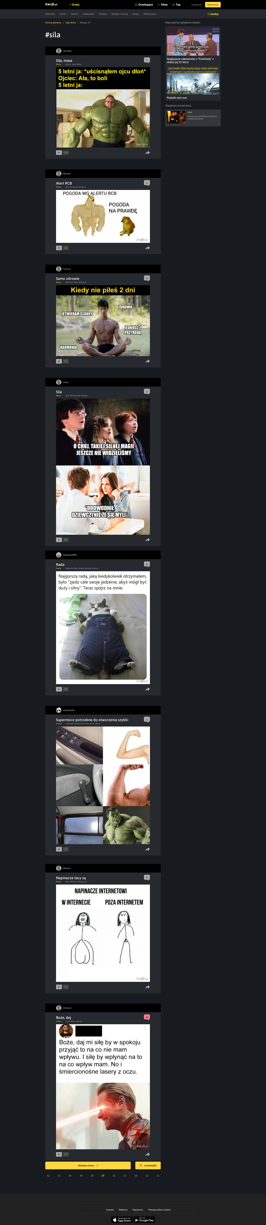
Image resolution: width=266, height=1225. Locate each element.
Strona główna (53, 22)
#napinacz (83, 882)
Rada (60, 564)
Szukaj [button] (214, 14)
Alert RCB (64, 183)
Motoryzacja (150, 14)
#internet (74, 882)
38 (92, 1175)
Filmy (164, 4)
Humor (63, 14)
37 (103, 1175)
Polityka (103, 14)
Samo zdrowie (67, 278)
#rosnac (95, 568)
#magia (84, 396)
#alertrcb (82, 187)
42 (48, 1175)
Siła (59, 392)
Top (178, 4)
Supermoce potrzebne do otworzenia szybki (92, 720)
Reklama (123, 1210)
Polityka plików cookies (159, 1210)
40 (70, 1175)
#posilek (88, 568)
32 (157, 1175)
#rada (81, 568)
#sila (74, 64)
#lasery (79, 1021)
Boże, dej (63, 1017)
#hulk (97, 724)
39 (81, 1175)
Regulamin (138, 1210)
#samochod (79, 724)
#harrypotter (75, 396)
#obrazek (70, 724)
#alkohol (69, 282)
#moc (92, 724)
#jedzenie (69, 568)
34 (136, 1175)
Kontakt (110, 1210)
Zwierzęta (50, 14)
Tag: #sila (70, 22)
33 (146, 1175)
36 (114, 1175)
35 (124, 1175)
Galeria (74, 14)
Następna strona (86, 1165)
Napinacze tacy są (71, 878)
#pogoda (74, 187)
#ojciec (68, 64)
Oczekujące (145, 4)
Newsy (136, 14)
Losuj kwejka (150, 1165)
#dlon (79, 64)
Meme (58, 64)
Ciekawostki (88, 14)
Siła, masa (64, 60)
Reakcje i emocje (119, 14)
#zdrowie (82, 282)
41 (59, 1175)
